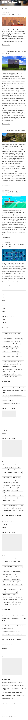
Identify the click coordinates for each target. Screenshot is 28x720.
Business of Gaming (7, 338)
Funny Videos (15, 348)
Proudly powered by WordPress (9, 716)
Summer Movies (18, 369)
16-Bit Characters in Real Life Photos (13, 130)
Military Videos (6, 356)
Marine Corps (21, 354)
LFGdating (4, 319)
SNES (20, 364)
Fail (12, 341)
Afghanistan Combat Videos (9, 333)
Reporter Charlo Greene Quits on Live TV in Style (13, 387)
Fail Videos (17, 341)
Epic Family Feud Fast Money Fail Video (11, 403)
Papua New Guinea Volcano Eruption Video (12, 395)
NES (4, 359)
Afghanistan (16, 331)
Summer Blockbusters (8, 369)
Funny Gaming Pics (7, 343)
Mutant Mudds (18, 212)
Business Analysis (12, 336)
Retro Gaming (13, 364)
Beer (19, 333)
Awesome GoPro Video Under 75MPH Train (12, 385)
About (3, 311)
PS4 (8, 364)
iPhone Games (13, 354)
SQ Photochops (6, 366)
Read (3, 305)
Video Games (18, 374)
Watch (3, 303)
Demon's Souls (6, 341)
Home (3, 291)
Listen (3, 308)
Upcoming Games (13, 371)
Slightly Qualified (12, 2)
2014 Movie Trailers (7, 331)
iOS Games (5, 354)
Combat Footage (18, 338)
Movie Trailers (14, 356)
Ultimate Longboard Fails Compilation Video (12, 634)
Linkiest (4, 322)
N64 (21, 356)
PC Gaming (20, 361)
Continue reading (6, 44)
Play (3, 297)
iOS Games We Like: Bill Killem (11, 14)
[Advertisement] (9, 414)
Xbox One (21, 376)
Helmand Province (16, 351)
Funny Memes (16, 343)
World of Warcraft (7, 376)
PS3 (4, 364)
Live (3, 294)
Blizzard (4, 336)
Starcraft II (14, 366)
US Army (21, 371)
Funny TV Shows (6, 348)
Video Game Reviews (8, 374)
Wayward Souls (5, 34)
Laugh (3, 300)
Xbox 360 (15, 376)
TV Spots (5, 371)
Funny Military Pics (7, 346)
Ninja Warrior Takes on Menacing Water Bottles (13, 398)
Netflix (8, 359)
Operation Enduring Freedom (9, 361)
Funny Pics (15, 346)
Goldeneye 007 (6, 351)
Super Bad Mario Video (7, 400)
